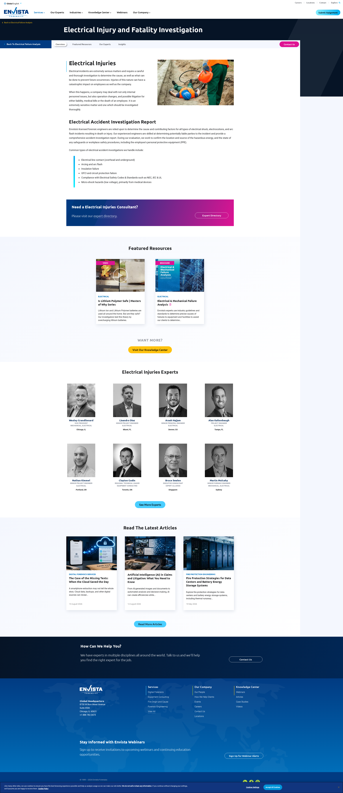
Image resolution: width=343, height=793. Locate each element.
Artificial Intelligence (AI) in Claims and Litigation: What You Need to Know (150, 578)
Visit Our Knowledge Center (150, 350)
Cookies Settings (252, 787)
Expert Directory (211, 215)
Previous (62, 576)
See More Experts (150, 504)
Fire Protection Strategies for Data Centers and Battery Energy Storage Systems (208, 581)
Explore (334, 2)
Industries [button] (75, 12)
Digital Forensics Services (82, 574)
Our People (200, 692)
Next (238, 576)
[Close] (339, 787)
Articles (239, 697)
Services (153, 687)
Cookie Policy (43, 789)
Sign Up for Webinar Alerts (244, 755)
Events (198, 701)
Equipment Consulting (158, 697)
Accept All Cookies (273, 787)
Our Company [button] (140, 12)
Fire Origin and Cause (158, 701)
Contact (322, 2)
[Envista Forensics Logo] (91, 689)
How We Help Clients (204, 697)
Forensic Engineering (158, 706)
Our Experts (57, 12)
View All (151, 711)
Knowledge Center (247, 687)
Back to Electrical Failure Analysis (18, 22)
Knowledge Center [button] (98, 12)
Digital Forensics (156, 692)
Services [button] (38, 12)
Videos (239, 706)
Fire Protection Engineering (200, 574)
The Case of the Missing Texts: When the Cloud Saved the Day (89, 579)
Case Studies (242, 701)
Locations (310, 2)
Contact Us (289, 44)
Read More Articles (150, 624)
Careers (298, 2)
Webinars (122, 12)
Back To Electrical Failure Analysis (23, 44)
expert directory (105, 216)
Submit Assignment (328, 12)
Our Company (203, 687)
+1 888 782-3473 (88, 715)
